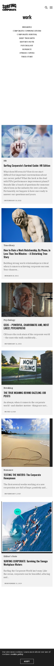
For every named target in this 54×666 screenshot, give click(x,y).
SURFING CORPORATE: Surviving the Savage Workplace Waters (26, 563)
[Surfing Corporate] (9, 7)
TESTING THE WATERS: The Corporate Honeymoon (22, 476)
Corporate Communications (27, 31)
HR (5, 160)
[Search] (46, 7)
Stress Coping (27, 53)
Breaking (27, 27)
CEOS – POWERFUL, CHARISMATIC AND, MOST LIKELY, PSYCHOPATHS (26, 326)
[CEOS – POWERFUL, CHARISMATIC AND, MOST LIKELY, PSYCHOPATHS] (27, 300)
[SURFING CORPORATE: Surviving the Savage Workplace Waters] (27, 527)
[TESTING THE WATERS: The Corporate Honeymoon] (27, 442)
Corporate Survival (27, 34)
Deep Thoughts (27, 38)
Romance (27, 49)
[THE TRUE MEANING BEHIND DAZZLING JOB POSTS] (27, 368)
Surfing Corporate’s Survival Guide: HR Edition (27, 165)
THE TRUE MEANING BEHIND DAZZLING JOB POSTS (25, 394)
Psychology (27, 45)
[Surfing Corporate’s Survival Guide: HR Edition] (27, 141)
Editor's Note (27, 42)
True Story (27, 57)
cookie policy (17, 654)
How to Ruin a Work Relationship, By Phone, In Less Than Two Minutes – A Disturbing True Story (27, 254)
